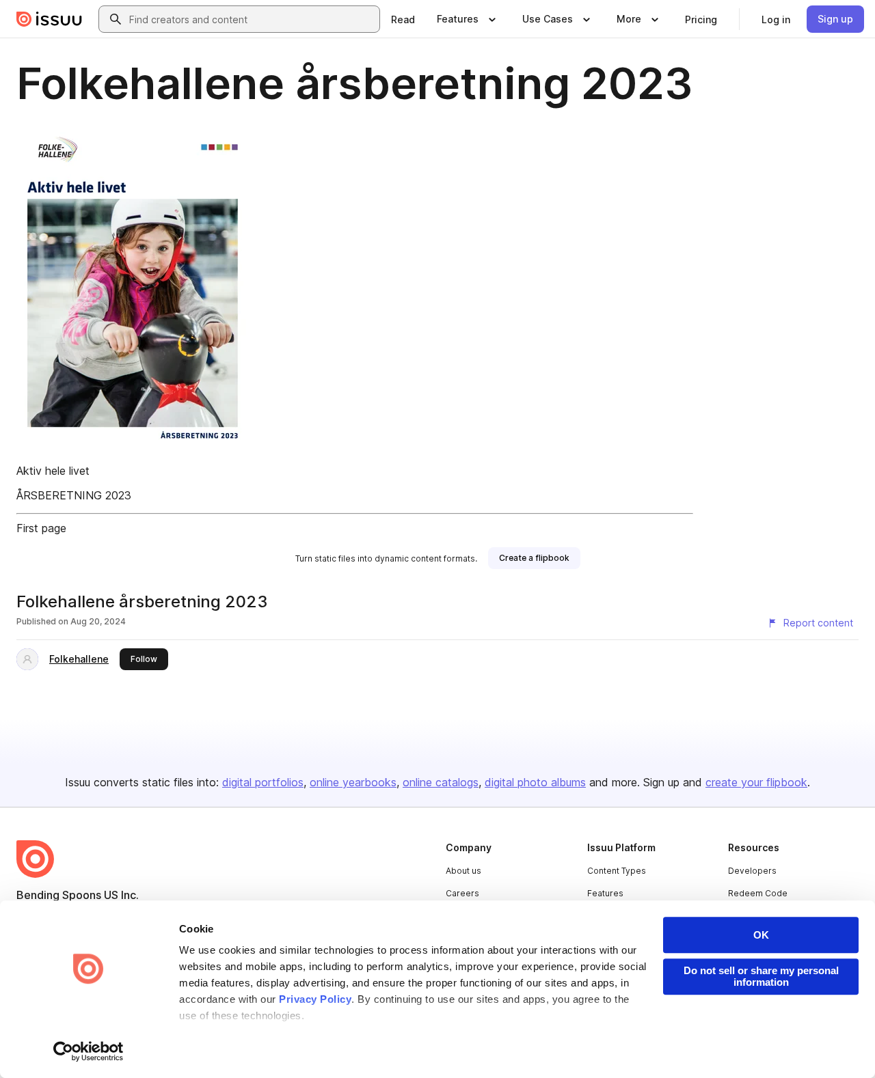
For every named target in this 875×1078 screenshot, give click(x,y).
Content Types (616, 871)
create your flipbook (756, 782)
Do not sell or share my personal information (761, 976)
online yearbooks (353, 782)
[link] (403, 19)
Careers (462, 893)
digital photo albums (535, 782)
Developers (752, 871)
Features (605, 893)
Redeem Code (758, 893)
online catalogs (441, 782)
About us (463, 871)
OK (761, 935)
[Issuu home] (49, 19)
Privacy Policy (315, 999)
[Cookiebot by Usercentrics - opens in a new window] (88, 1051)
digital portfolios (263, 782)
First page (41, 528)
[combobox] (251, 19)
